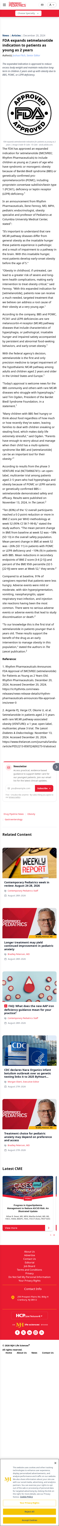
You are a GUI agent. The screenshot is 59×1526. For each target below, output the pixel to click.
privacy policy (14, 797)
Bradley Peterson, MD (19, 954)
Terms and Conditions (29, 1269)
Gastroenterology (13, 819)
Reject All (29, 1511)
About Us (29, 1251)
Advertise (29, 1255)
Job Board (29, 1266)
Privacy (29, 1273)
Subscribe (42, 788)
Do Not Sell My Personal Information (29, 1277)
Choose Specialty (26, 13)
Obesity (31, 814)
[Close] (55, 1463)
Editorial (29, 1262)
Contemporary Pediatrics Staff (23, 890)
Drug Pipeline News (14, 814)
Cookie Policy (26, 1496)
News (34, 1352)
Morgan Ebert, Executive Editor (23, 1081)
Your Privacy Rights (30, 1280)
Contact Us (29, 1259)
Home (9, 1352)
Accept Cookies (29, 1520)
